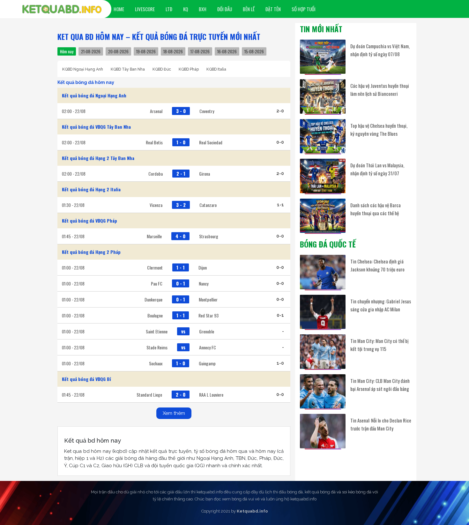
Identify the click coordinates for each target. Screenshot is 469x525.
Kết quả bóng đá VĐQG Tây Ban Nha (96, 126)
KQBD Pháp (189, 69)
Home (119, 8)
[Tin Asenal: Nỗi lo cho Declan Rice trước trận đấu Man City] (323, 431)
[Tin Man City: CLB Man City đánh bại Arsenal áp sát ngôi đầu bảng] (323, 391)
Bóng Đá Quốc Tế (328, 244)
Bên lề (249, 8)
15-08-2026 (254, 51)
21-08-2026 (90, 51)
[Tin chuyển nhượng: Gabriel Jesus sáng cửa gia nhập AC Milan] (323, 312)
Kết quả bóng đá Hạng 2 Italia (91, 189)
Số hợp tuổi (304, 8)
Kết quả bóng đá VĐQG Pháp (89, 220)
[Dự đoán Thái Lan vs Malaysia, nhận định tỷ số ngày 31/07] (323, 176)
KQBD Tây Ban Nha (128, 69)
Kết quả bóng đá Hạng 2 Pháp (91, 251)
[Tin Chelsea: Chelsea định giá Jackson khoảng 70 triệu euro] (323, 272)
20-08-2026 (118, 51)
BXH (202, 8)
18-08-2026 (173, 51)
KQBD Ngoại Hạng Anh (82, 69)
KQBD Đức (162, 69)
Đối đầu (224, 8)
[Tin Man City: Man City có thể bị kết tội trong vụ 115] (323, 351)
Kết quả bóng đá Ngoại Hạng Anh (94, 95)
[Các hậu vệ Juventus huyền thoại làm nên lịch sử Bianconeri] (323, 96)
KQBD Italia (216, 69)
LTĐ (169, 8)
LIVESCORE (145, 8)
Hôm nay (66, 51)
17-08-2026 (200, 51)
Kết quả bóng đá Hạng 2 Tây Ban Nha (98, 158)
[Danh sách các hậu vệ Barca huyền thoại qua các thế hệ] (323, 216)
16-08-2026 (227, 51)
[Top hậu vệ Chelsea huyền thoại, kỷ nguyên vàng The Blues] (323, 136)
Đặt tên (273, 8)
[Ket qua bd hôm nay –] (62, 9)
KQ (185, 8)
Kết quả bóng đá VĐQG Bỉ (86, 379)
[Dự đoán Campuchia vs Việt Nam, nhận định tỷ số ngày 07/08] (323, 57)
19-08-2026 (146, 51)
